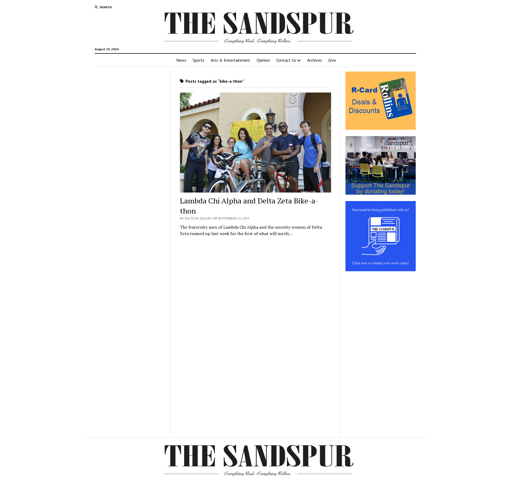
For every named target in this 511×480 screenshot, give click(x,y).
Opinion (263, 60)
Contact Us (286, 60)
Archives (314, 60)
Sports (198, 60)
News (181, 60)
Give (332, 60)
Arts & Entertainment (230, 60)
